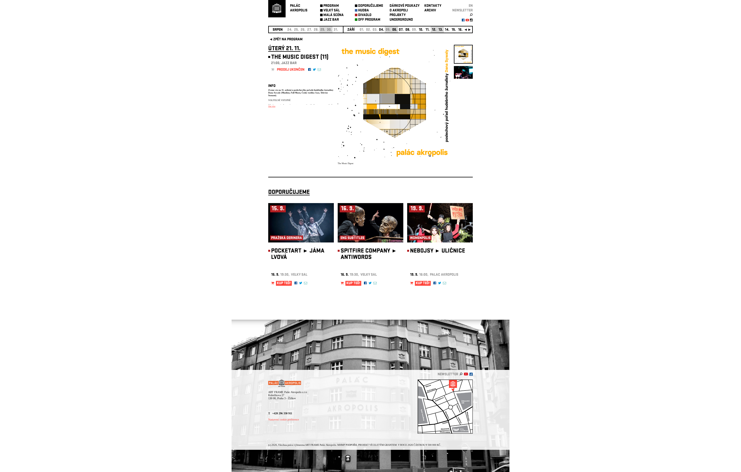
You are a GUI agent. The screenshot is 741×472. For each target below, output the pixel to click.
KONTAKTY (432, 6)
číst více (271, 106)
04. (381, 30)
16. (460, 30)
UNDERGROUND (401, 20)
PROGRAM (331, 6)
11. (427, 30)
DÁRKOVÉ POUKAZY (405, 6)
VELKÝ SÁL (331, 10)
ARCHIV (430, 10)
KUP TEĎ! (284, 283)
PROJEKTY (398, 15)
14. (447, 30)
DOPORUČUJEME (370, 6)
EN (471, 6)
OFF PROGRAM (369, 20)
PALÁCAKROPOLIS (298, 8)
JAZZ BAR (331, 20)
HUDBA (363, 10)
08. (407, 30)
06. (394, 30)
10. (421, 30)
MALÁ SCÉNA (333, 15)
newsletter (462, 10)
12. (434, 30)
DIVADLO (364, 15)
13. (440, 30)
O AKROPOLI (399, 10)
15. (454, 30)
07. (401, 30)
